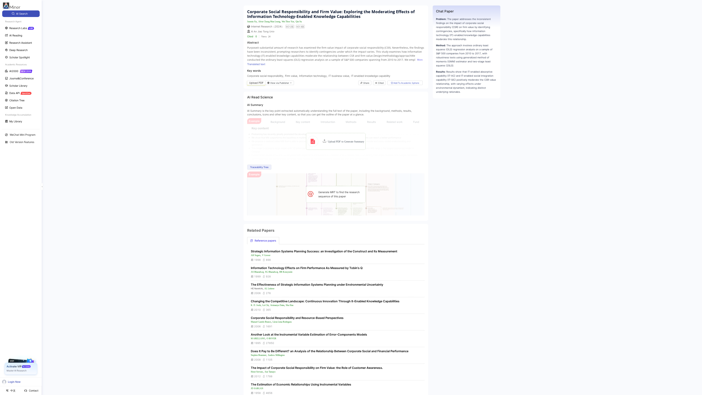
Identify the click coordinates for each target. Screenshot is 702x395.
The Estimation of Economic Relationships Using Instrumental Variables (301, 384)
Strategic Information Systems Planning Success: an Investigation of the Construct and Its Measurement (324, 251)
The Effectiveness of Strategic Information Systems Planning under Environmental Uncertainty (317, 284)
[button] (335, 141)
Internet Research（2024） (267, 26)
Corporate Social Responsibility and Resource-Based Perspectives (297, 318)
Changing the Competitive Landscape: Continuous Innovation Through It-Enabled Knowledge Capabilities (325, 301)
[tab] (263, 241)
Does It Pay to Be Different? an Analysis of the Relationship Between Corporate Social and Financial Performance (329, 351)
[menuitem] (21, 13)
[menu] (20, 67)
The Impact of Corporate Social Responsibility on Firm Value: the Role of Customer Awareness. (317, 368)
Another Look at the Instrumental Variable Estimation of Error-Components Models (309, 334)
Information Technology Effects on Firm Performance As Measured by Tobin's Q (307, 268)
